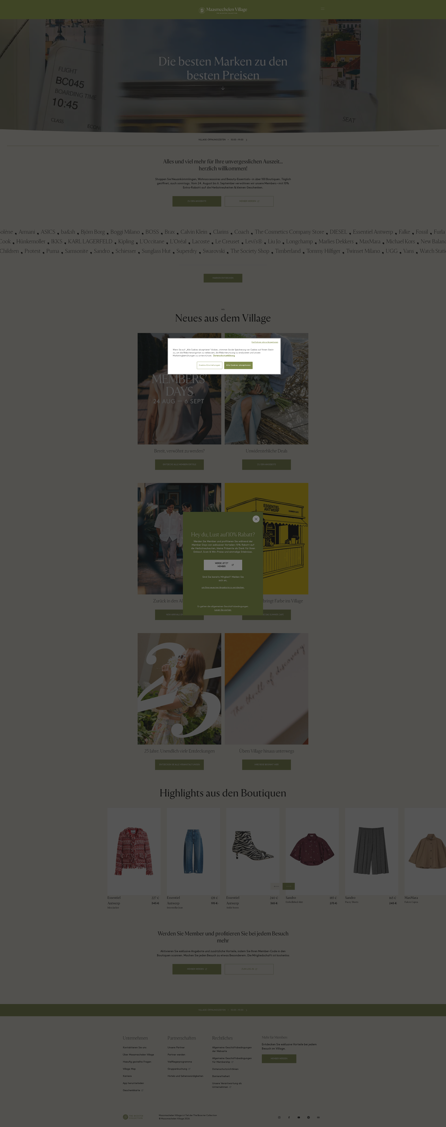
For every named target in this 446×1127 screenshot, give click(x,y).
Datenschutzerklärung (224, 356)
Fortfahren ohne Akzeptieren (265, 342)
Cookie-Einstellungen (209, 365)
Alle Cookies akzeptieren (238, 365)
